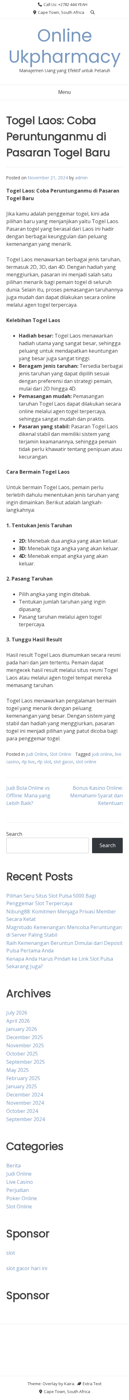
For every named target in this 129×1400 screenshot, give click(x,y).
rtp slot (44, 762)
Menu (64, 92)
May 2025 (17, 1070)
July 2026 (16, 1012)
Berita (13, 1165)
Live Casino (19, 1181)
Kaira (69, 1383)
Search (14, 833)
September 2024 (25, 1119)
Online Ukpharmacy (64, 46)
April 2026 (18, 1020)
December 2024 (24, 1094)
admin (81, 178)
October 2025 (22, 1053)
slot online (86, 762)
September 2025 (25, 1061)
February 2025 (23, 1078)
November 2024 (25, 1102)
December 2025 (24, 1037)
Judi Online (36, 754)
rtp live (28, 762)
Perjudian (17, 1190)
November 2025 (25, 1045)
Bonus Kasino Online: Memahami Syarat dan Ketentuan (96, 795)
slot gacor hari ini (26, 1268)
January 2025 (21, 1086)
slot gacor (63, 762)
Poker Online (21, 1198)
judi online (102, 754)
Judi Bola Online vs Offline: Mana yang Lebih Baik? (28, 795)
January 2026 (21, 1029)
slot (10, 1252)
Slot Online (60, 754)
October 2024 (22, 1111)
